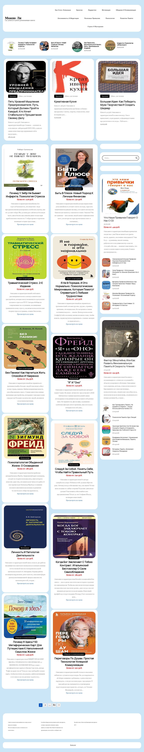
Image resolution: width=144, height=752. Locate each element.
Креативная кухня (65, 101)
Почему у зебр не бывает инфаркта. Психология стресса (27, 44)
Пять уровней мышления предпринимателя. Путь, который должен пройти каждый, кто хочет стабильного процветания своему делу (25, 110)
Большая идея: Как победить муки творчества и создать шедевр (118, 105)
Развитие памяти (126, 18)
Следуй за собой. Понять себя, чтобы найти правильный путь (74, 470)
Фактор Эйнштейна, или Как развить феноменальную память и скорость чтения (119, 363)
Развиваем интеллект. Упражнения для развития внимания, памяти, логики (125, 439)
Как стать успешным (63, 10)
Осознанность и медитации (68, 18)
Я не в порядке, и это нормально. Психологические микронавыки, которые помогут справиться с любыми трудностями (74, 289)
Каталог (73, 745)
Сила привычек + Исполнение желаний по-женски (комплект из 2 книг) (125, 272)
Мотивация (106, 10)
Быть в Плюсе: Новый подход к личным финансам (58, 44)
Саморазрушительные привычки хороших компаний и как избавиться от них (124, 261)
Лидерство (92, 10)
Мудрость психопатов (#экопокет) (125, 44)
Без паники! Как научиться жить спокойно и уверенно (25, 374)
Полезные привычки (92, 18)
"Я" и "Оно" (74, 382)
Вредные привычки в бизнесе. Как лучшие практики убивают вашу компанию (124, 284)
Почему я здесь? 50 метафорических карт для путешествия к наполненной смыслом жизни (25, 646)
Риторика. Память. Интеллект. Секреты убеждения (123, 450)
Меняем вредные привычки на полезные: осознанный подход (123, 294)
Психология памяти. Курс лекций (124, 417)
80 (54, 704)
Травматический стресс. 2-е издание (25, 284)
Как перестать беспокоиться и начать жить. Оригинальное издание (92, 45)
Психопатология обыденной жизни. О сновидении (25, 464)
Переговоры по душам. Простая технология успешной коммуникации (74, 662)
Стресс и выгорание (95, 26)
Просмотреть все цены (25, 224)
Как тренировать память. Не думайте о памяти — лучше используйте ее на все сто (122, 406)
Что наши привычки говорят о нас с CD (121, 219)
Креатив (79, 10)
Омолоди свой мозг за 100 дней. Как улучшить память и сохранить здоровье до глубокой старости (125, 428)
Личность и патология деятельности (25, 553)
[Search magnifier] (136, 157)
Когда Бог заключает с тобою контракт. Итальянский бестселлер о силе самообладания (74, 567)
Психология (110, 18)
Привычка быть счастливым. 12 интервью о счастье (123, 304)
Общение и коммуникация (126, 10)
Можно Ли (13, 18)
